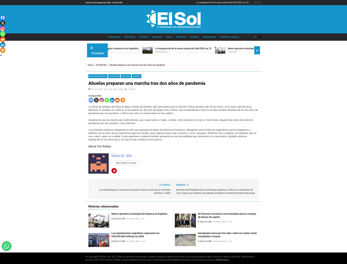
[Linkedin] (112, 100)
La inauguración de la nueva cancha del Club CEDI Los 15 (222, 2)
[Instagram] (101, 100)
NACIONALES (114, 37)
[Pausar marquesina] (257, 50)
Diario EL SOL (97, 89)
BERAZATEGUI (209, 37)
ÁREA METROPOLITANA (98, 76)
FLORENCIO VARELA (229, 37)
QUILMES (194, 37)
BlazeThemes (223, 260)
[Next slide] (259, 2)
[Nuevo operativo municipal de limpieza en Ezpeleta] (207, 50)
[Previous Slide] (255, 2)
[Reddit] (117, 100)
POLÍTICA (143, 37)
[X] (96, 100)
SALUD (169, 37)
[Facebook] (91, 100)
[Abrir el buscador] (255, 37)
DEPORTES (181, 37)
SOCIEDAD (157, 37)
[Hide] (1, 55)
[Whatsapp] (107, 100)
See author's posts (126, 162)
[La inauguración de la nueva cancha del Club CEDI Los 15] (134, 50)
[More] (122, 100)
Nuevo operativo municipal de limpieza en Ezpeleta (240, 48)
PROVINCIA (130, 37)
